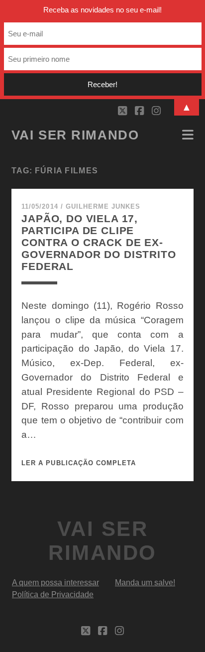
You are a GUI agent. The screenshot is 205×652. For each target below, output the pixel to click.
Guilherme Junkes (103, 206)
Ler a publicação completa (78, 463)
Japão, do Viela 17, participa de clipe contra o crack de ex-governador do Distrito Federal (98, 242)
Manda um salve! (145, 582)
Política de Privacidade (53, 594)
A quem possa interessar (55, 582)
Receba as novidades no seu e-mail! (102, 9)
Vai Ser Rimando (75, 135)
